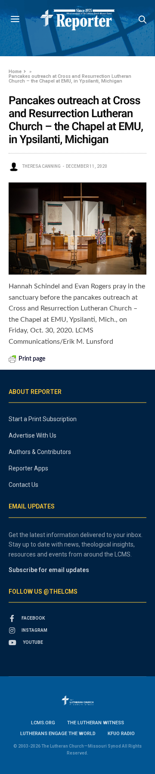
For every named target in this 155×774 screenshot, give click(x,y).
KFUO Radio (121, 733)
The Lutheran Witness (95, 723)
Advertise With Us (32, 435)
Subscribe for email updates (49, 569)
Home (15, 71)
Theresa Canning (41, 166)
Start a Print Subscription (43, 419)
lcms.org (43, 723)
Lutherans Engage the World (58, 733)
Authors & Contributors (40, 451)
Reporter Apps (28, 468)
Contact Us (23, 484)
